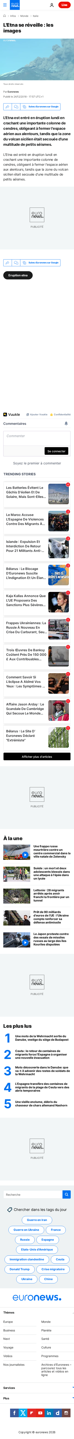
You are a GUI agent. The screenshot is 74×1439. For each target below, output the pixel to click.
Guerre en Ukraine (26, 1230)
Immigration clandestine (27, 1259)
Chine (48, 1279)
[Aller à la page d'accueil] (15, 5)
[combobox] (37, 1194)
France (56, 1230)
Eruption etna (18, 275)
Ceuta (60, 1259)
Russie (25, 1239)
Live (64, 5)
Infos (13, 16)
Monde (24, 16)
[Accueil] (4, 15)
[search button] (66, 1194)
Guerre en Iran (37, 1220)
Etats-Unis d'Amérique (37, 1249)
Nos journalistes (13, 1364)
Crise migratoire (53, 1269)
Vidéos (7, 1356)
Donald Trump (20, 1269)
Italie (35, 16)
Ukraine (26, 1279)
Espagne (48, 1239)
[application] (37, 59)
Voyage (8, 1347)
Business (9, 1330)
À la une (12, 838)
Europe (8, 1321)
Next (6, 1339)
